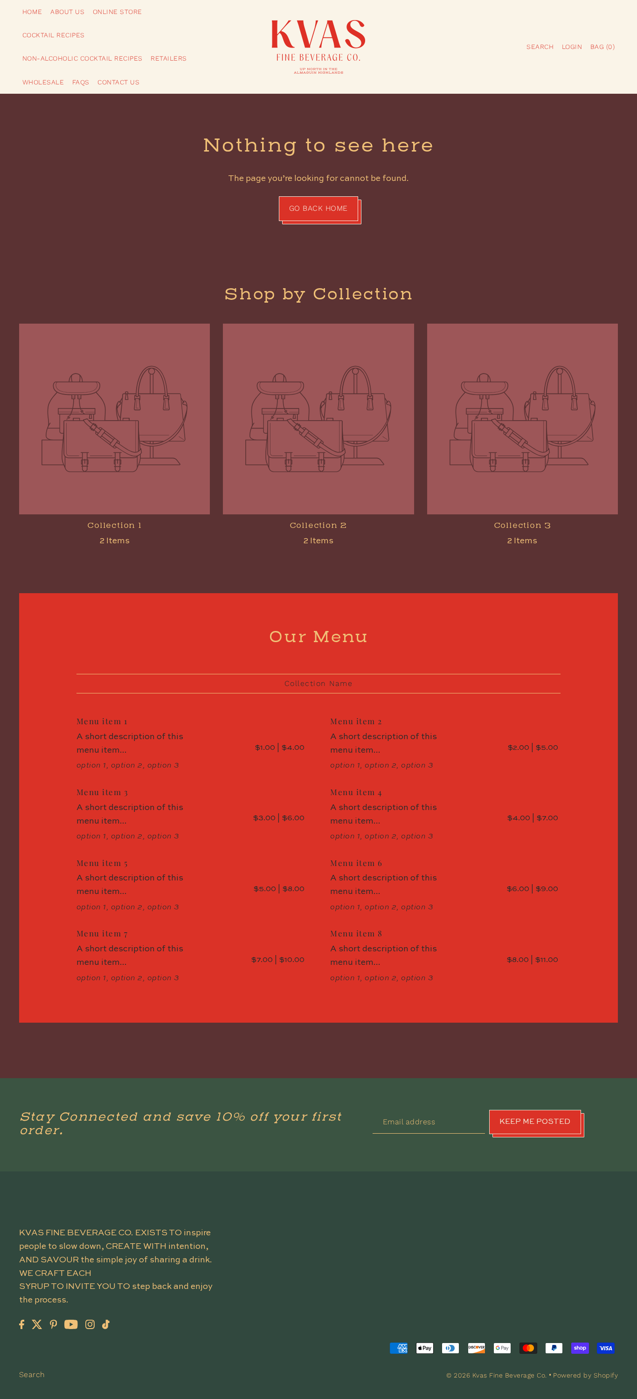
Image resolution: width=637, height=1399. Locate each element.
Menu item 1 (102, 721)
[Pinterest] (53, 1324)
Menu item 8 (356, 933)
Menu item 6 (356, 863)
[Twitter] (37, 1324)
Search (32, 1374)
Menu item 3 (102, 792)
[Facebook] (21, 1324)
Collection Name (318, 683)
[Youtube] (71, 1324)
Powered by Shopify (585, 1375)
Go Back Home (318, 208)
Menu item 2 (356, 721)
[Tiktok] (106, 1324)
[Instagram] (90, 1324)
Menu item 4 (356, 792)
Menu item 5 (102, 863)
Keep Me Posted (534, 1122)
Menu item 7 (102, 933)
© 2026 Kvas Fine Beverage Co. (497, 1375)
